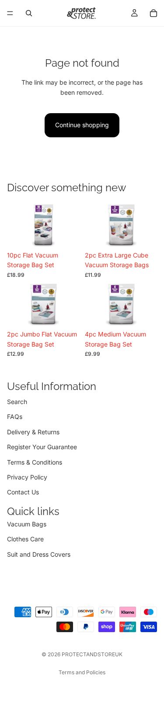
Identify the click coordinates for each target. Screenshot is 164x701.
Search (17, 401)
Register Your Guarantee (42, 447)
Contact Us (23, 492)
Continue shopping (82, 125)
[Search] (28, 13)
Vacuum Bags (26, 524)
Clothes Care (25, 539)
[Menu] (10, 13)
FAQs (14, 417)
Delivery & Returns (33, 432)
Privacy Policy (27, 477)
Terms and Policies (82, 672)
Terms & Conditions (34, 462)
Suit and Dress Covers (38, 554)
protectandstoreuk (92, 654)
